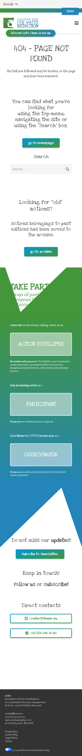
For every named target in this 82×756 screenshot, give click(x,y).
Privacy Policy (11, 731)
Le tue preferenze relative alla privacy (30, 750)
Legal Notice (11, 738)
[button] (10, 4)
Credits (8, 741)
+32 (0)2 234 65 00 (15, 717)
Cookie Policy (11, 734)
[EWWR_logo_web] (20, 23)
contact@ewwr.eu (14, 713)
